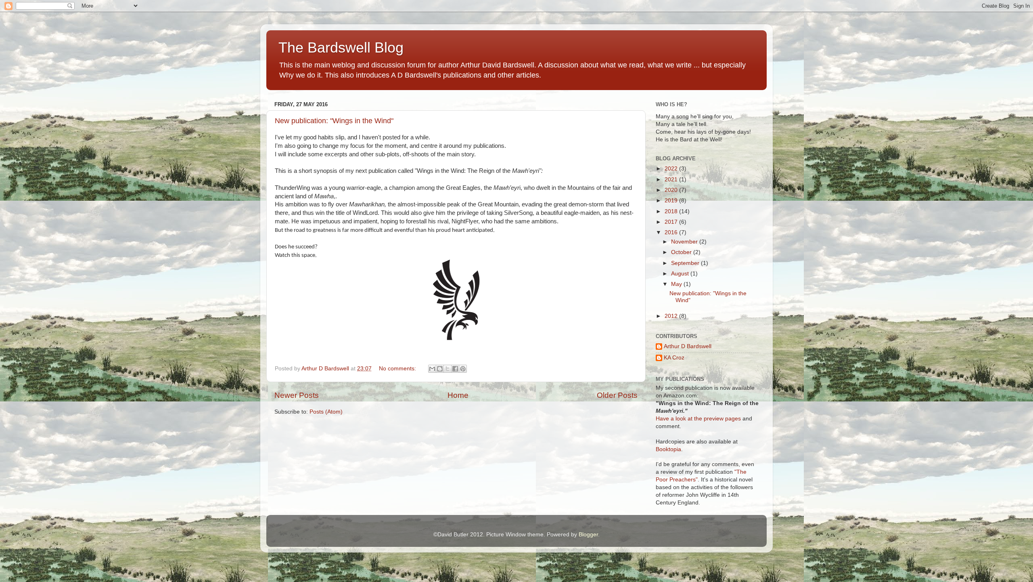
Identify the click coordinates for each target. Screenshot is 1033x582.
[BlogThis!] (440, 369)
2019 (672, 201)
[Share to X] (447, 369)
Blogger (588, 535)
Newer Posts (296, 395)
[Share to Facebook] (455, 369)
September (686, 263)
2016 (672, 232)
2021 (672, 179)
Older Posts (617, 395)
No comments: (398, 369)
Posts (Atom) (326, 412)
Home (457, 395)
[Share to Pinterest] (463, 369)
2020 (672, 190)
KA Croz (674, 358)
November (685, 242)
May (677, 284)
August (680, 274)
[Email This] (432, 369)
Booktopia (668, 449)
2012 (672, 316)
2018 (672, 211)
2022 (672, 169)
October (682, 252)
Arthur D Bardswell (687, 346)
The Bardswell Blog (341, 47)
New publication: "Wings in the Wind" (334, 121)
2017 (672, 222)
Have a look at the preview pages (698, 419)
